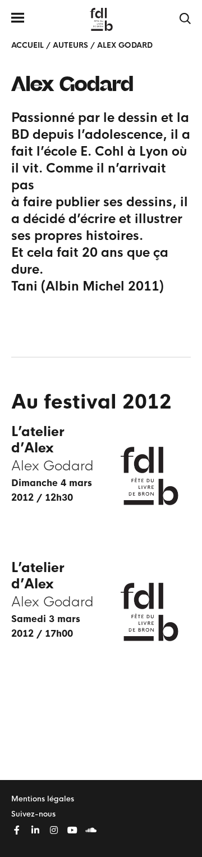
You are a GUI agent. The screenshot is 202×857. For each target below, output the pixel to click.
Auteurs (70, 45)
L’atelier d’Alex (38, 440)
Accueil (27, 45)
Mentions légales (42, 799)
